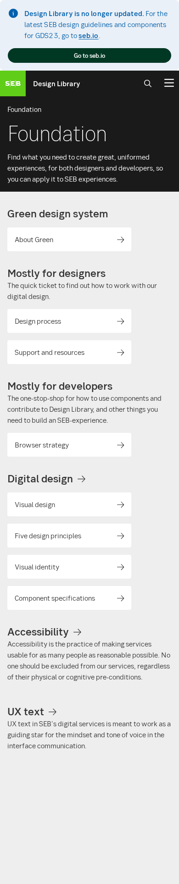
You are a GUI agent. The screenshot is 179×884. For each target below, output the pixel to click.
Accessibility (38, 631)
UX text (25, 711)
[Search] (148, 83)
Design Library (56, 83)
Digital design (40, 478)
